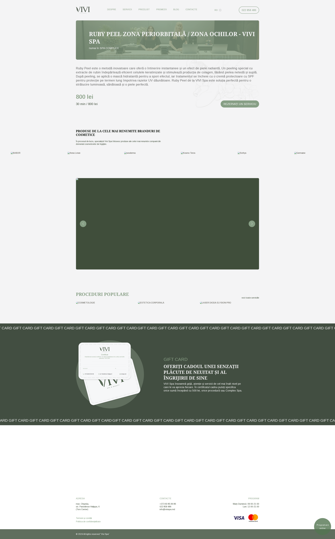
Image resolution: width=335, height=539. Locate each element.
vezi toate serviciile (250, 298)
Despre (111, 9)
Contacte (191, 9)
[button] (83, 224)
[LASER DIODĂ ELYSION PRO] (229, 303)
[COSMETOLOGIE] (105, 303)
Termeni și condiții (84, 518)
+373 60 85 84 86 (168, 504)
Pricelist (144, 9)
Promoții (161, 9)
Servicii (127, 9)
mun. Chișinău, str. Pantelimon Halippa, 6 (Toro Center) (88, 506)
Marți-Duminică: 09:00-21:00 (246, 504)
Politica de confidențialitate (88, 522)
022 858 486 (249, 10)
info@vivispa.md (167, 509)
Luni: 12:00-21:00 (251, 507)
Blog (176, 9)
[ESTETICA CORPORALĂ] (167, 303)
